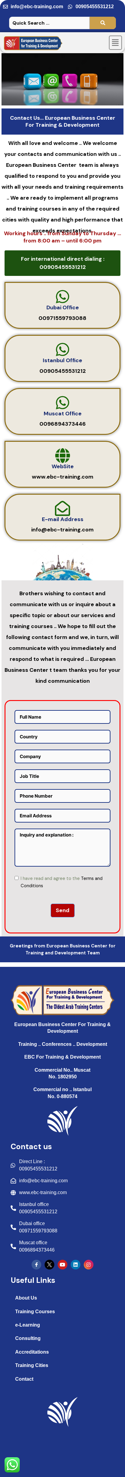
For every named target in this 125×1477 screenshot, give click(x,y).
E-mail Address (62, 519)
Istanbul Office (62, 360)
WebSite (63, 466)
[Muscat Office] (62, 402)
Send (62, 910)
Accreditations (32, 1352)
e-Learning (27, 1325)
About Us (26, 1297)
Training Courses (35, 1311)
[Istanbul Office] (62, 349)
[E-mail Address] (62, 508)
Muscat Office (63, 413)
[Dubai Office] (62, 296)
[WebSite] (62, 455)
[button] (115, 43)
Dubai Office (62, 307)
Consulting (28, 1338)
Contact (24, 1379)
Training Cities (31, 1365)
